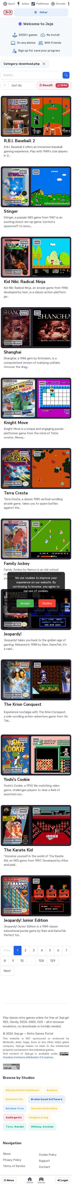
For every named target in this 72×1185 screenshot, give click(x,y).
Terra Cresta (16, 493)
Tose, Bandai (15, 1126)
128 (41, 961)
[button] (44, 64)
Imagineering (38, 1117)
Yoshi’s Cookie (17, 779)
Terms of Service (14, 1166)
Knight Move (16, 422)
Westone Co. (15, 1099)
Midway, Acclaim (42, 1126)
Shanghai (12, 352)
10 (22, 961)
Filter (44, 12)
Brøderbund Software (47, 1099)
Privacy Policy (12, 1160)
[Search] (66, 75)
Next (7, 971)
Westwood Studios (44, 1108)
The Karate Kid (18, 850)
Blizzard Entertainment (22, 1090)
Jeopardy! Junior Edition (26, 920)
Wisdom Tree (15, 1108)
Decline (47, 603)
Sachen (52, 1090)
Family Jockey (17, 563)
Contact (44, 1167)
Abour (7, 1153)
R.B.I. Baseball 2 (19, 141)
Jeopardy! (13, 634)
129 (52, 961)
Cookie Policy (47, 1154)
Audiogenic (14, 1117)
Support (44, 1161)
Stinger (11, 211)
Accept (25, 603)
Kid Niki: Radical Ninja (24, 281)
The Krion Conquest (22, 704)
